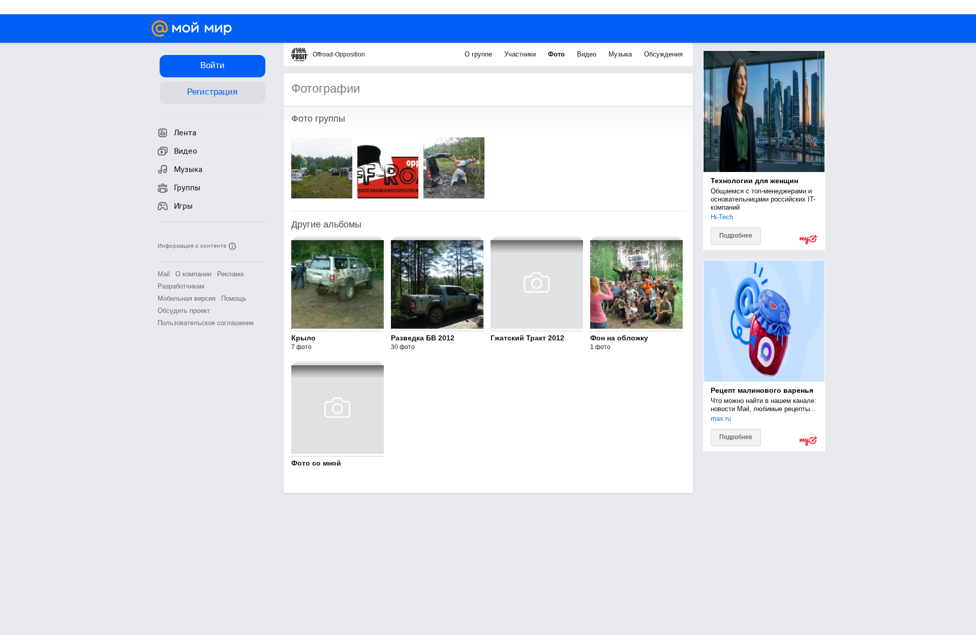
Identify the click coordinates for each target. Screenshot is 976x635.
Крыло (303, 338)
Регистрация (212, 92)
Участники (521, 54)
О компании (193, 274)
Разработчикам (181, 286)
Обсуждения (663, 54)
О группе (479, 54)
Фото (557, 54)
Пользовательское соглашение (206, 323)
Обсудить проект (184, 310)
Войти (212, 65)
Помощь (234, 298)
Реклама (230, 274)
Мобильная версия (187, 298)
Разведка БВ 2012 (422, 338)
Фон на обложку (619, 338)
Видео (587, 54)
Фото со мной (316, 463)
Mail (164, 274)
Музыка (621, 54)
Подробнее (735, 235)
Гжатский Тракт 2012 (527, 338)
